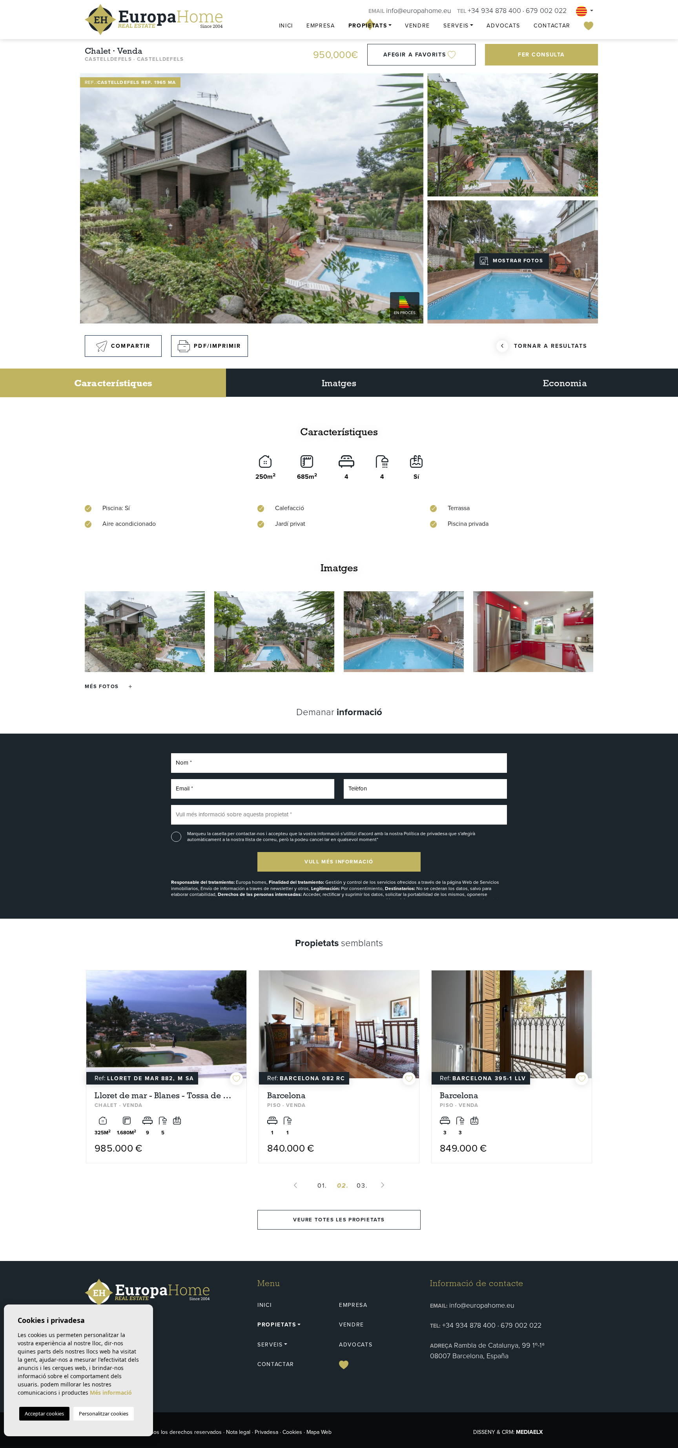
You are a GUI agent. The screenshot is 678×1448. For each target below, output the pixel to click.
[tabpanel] (166, 1056)
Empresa (320, 26)
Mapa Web (319, 1432)
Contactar (552, 26)
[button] (108, 686)
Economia (565, 383)
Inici (286, 26)
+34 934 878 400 (494, 10)
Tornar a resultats (550, 346)
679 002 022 (546, 10)
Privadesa (266, 1432)
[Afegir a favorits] (236, 1058)
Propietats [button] (367, 26)
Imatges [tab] (339, 383)
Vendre (417, 26)
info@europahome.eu (418, 10)
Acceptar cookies (44, 1413)
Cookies (292, 1432)
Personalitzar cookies (103, 1413)
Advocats (503, 26)
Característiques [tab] (113, 383)
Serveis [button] (456, 26)
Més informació (111, 1392)
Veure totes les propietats (339, 1219)
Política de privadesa (426, 833)
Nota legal (238, 1432)
